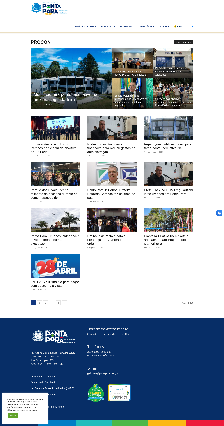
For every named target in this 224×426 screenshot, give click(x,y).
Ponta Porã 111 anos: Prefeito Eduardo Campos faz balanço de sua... (111, 193)
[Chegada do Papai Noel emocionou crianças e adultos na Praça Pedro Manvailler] (173, 93)
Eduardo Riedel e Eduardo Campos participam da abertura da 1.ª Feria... (54, 148)
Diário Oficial (126, 26)
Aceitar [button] (12, 416)
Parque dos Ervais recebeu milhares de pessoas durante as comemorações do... (54, 193)
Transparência (144, 26)
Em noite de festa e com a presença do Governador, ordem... (106, 239)
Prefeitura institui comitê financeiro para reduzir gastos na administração (111, 148)
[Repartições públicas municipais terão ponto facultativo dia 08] (168, 128)
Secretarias (107, 26)
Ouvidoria (164, 26)
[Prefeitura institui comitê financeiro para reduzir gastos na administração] (112, 128)
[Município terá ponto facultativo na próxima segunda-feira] (71, 83)
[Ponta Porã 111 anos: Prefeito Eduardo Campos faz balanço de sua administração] (112, 174)
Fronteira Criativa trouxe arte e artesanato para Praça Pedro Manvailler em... (166, 239)
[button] (188, 26)
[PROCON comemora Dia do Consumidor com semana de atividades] (173, 63)
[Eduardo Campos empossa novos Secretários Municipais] (132, 63)
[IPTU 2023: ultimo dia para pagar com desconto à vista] (55, 266)
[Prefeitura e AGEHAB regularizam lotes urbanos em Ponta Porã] (168, 174)
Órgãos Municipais (84, 26)
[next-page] (64, 302)
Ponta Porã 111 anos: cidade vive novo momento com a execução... (55, 239)
